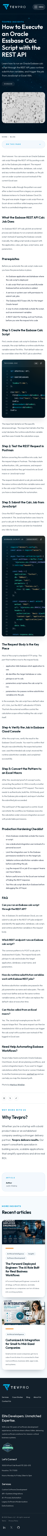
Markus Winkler (17, 1084)
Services (5, 1397)
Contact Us (6, 1401)
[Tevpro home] (14, 7)
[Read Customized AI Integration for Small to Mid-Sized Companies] (23, 1335)
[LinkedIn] (4, 1527)
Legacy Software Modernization (15, 1502)
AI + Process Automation (11, 1498)
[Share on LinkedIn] (4, 1098)
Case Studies (17, 1397)
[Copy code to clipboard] (41, 363)
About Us (37, 1397)
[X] (11, 1527)
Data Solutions (8, 1506)
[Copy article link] (16, 1098)
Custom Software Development (14, 1489)
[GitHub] (18, 1527)
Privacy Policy (13, 1521)
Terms (4, 1521)
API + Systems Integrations (12, 1493)
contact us (32, 1074)
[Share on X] (10, 1098)
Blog (12, 137)
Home (4, 137)
